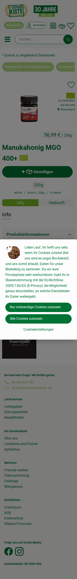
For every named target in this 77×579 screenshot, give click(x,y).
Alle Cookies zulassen (26, 319)
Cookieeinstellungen (38, 329)
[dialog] (38, 289)
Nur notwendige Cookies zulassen (35, 307)
